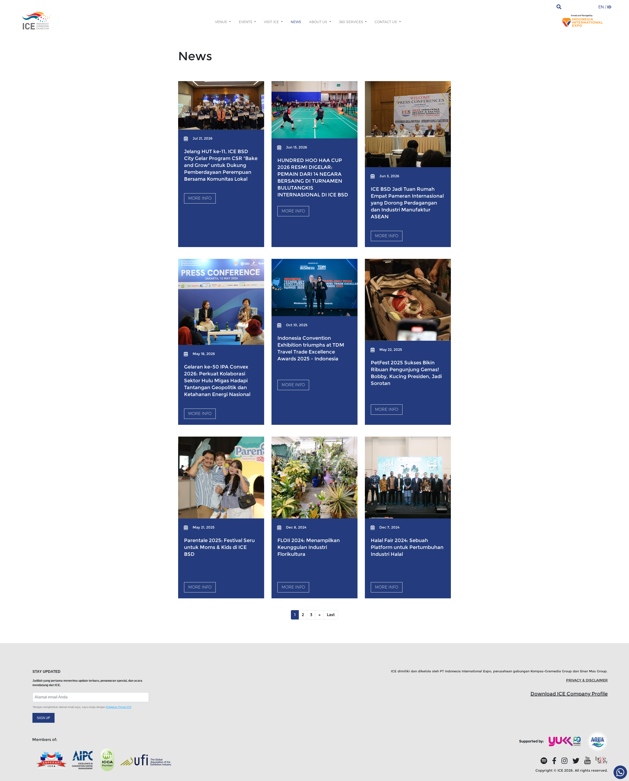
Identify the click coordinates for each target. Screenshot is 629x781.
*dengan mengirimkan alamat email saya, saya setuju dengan (81, 707)
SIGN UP (43, 718)
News (296, 22)
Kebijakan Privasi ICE (118, 707)
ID (609, 7)
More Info (200, 198)
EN (601, 6)
